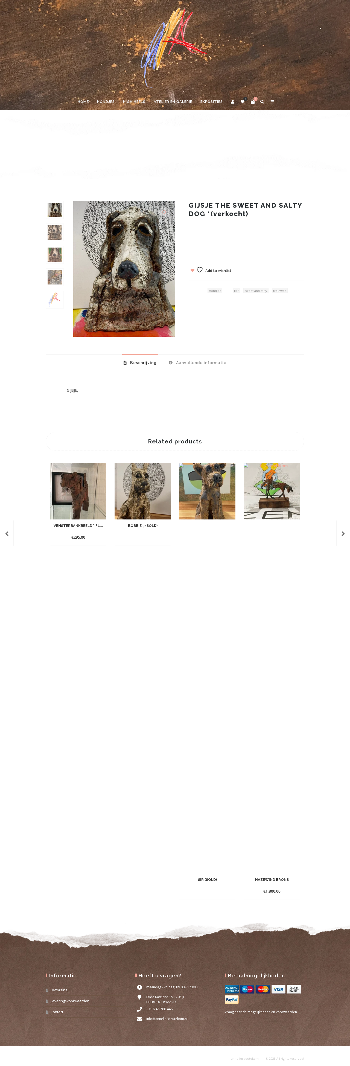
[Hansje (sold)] (343, 533)
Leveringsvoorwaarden (70, 1000)
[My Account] (233, 102)
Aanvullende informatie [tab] (200, 363)
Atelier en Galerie (173, 102)
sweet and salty (256, 291)
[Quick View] (73, 537)
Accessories (69, 150)
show (271, 102)
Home (83, 102)
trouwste (279, 291)
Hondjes (106, 102)
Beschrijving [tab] (143, 363)
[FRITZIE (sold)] (7, 533)
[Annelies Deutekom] (175, 46)
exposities (211, 102)
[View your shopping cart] (253, 102)
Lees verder (132, 537)
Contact (57, 1011)
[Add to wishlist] (83, 537)
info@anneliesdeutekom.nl (167, 1018)
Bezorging (59, 989)
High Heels (134, 102)
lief (236, 291)
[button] (164, 212)
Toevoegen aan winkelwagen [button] (78, 530)
